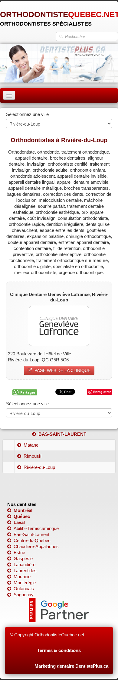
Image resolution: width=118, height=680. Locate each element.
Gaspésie (23, 558)
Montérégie (25, 582)
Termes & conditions (59, 650)
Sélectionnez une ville (27, 114)
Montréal (23, 510)
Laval (19, 522)
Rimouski (33, 456)
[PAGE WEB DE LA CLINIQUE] (59, 325)
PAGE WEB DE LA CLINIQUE (62, 370)
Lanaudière (24, 564)
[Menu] (9, 95)
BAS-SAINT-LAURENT (62, 434)
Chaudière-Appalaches (36, 546)
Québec (22, 516)
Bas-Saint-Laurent (31, 534)
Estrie (19, 552)
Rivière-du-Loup (39, 467)
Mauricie (22, 576)
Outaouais (24, 588)
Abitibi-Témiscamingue (36, 528)
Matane (31, 445)
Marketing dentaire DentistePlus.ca (71, 666)
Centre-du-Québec (32, 540)
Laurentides (25, 570)
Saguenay (24, 594)
